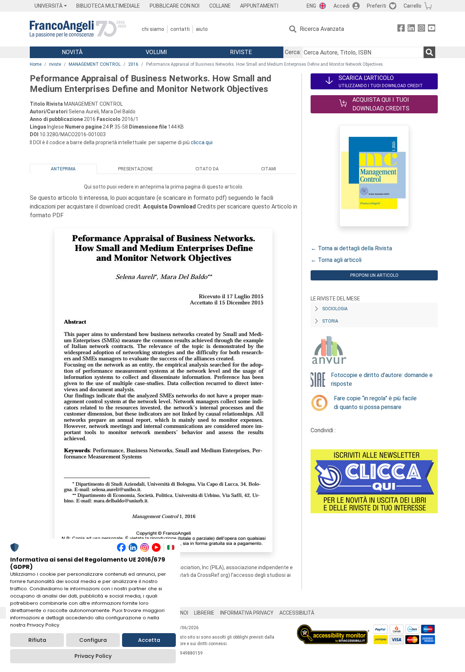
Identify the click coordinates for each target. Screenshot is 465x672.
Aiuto (202, 29)
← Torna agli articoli (336, 259)
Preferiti (376, 6)
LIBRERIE (204, 613)
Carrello (412, 6)
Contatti (180, 29)
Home (35, 64)
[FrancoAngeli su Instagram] (421, 29)
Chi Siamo (153, 29)
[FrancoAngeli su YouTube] (431, 29)
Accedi (341, 6)
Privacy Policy (93, 656)
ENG (311, 6)
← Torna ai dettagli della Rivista (351, 248)
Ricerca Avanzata (322, 28)
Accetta (149, 640)
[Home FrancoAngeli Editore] (78, 29)
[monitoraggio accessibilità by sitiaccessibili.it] (333, 628)
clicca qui (202, 142)
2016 (133, 64)
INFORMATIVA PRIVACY (247, 613)
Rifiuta (37, 640)
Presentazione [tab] (135, 168)
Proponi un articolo (374, 275)
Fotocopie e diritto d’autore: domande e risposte (382, 379)
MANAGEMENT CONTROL (95, 64)
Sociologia (335, 308)
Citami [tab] (268, 168)
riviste (55, 64)
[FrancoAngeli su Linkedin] (411, 29)
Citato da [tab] (207, 168)
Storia (330, 321)
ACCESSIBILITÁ (296, 613)
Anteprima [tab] (63, 168)
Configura (93, 640)
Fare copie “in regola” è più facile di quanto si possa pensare (375, 402)
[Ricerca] (429, 52)
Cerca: (293, 52)
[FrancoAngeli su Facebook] (401, 29)
